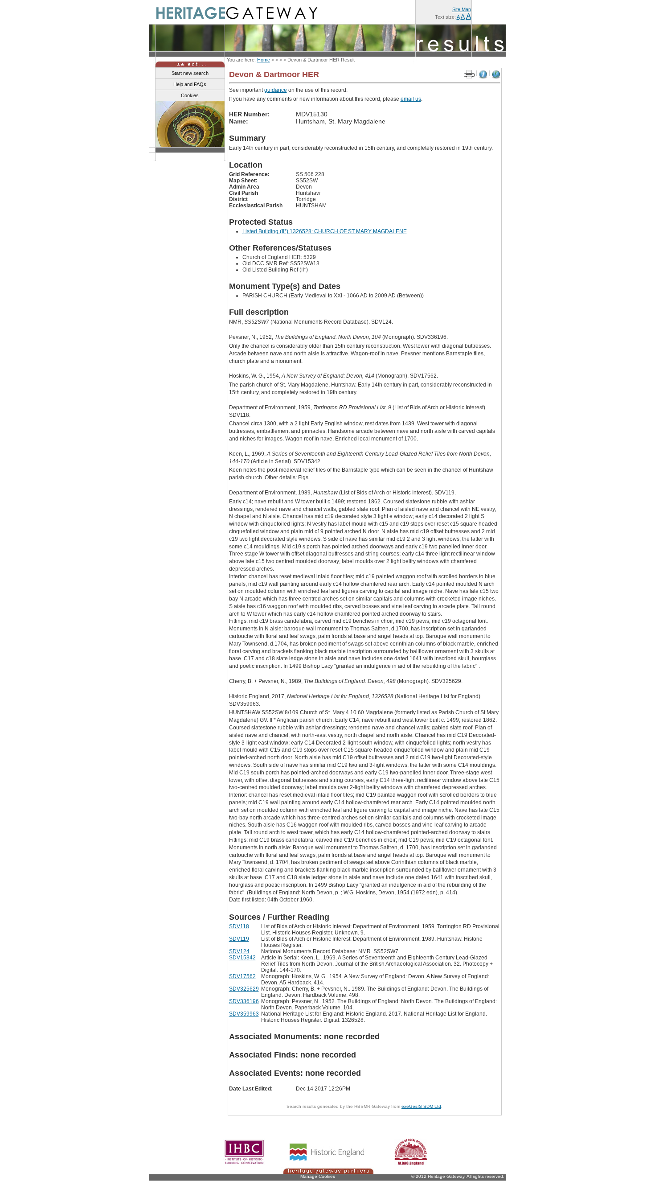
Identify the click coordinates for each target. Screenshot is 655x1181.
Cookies (190, 95)
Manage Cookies (317, 1176)
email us (411, 99)
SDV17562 (242, 976)
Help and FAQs (189, 84)
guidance (275, 90)
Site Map (461, 9)
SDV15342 (242, 958)
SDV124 (239, 951)
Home (263, 59)
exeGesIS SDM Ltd (421, 1106)
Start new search (190, 73)
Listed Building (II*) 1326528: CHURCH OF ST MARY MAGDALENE (324, 231)
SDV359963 (244, 1014)
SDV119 (239, 939)
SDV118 (239, 926)
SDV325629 (244, 989)
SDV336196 (244, 1001)
